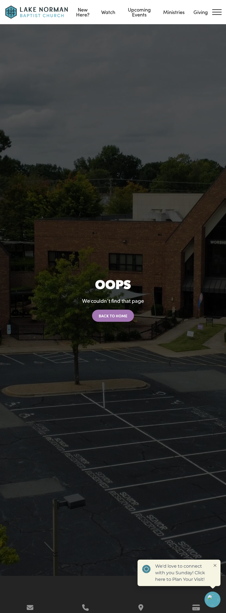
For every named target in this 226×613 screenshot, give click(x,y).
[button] (217, 12)
